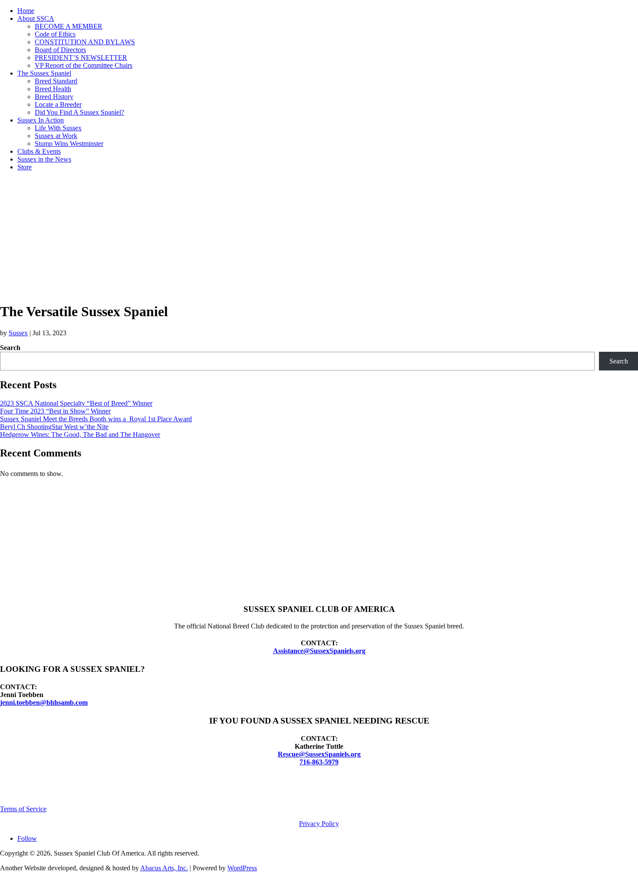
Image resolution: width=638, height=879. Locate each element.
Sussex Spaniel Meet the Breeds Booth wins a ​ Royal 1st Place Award (96, 419)
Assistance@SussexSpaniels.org (319, 650)
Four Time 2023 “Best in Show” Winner (55, 411)
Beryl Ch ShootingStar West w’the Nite (54, 426)
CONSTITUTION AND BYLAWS (85, 42)
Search (10, 347)
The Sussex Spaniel (44, 73)
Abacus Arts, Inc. (164, 868)
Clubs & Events (39, 151)
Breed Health (53, 89)
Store (24, 167)
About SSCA (35, 18)
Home (25, 10)
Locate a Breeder (58, 104)
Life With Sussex (58, 128)
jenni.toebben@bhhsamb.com (44, 702)
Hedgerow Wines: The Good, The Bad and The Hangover (80, 434)
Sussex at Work (56, 135)
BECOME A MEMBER (68, 26)
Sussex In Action (40, 120)
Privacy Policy (319, 823)
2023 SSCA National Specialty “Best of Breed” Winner (76, 403)
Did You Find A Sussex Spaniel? (79, 112)
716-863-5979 (319, 762)
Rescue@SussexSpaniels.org (319, 754)
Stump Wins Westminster (69, 143)
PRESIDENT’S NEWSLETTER (81, 57)
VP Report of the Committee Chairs (83, 65)
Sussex (18, 333)
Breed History (54, 96)
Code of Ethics (55, 34)
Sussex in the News (44, 159)
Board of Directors (60, 49)
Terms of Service (23, 809)
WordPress (242, 868)
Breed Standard (56, 81)
